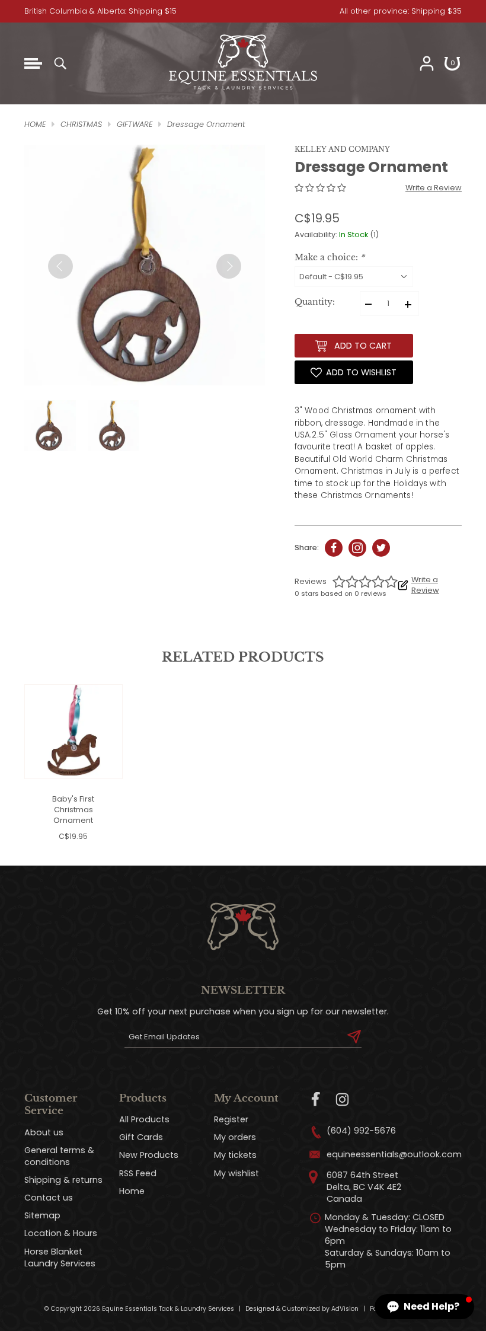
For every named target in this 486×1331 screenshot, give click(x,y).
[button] (424, 1306)
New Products (148, 1155)
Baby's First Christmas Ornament (73, 809)
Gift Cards (141, 1137)
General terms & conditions (59, 1156)
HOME (35, 124)
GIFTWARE (134, 124)
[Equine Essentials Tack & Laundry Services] (243, 90)
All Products (144, 1119)
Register (231, 1119)
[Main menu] (33, 63)
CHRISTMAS (81, 124)
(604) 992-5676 (361, 1131)
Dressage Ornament (206, 124)
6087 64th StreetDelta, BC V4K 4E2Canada (364, 1187)
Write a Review (433, 188)
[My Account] (427, 63)
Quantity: (315, 302)
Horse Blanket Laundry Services (59, 1257)
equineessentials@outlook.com (394, 1154)
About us (43, 1132)
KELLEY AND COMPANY (342, 149)
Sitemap (42, 1215)
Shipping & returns (63, 1180)
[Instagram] (342, 1099)
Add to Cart (363, 346)
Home (132, 1191)
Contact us (48, 1198)
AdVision (345, 1308)
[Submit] (354, 1037)
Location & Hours (60, 1233)
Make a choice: (329, 258)
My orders (235, 1137)
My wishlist (236, 1173)
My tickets (235, 1155)
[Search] (60, 63)
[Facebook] (316, 1099)
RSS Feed (137, 1173)
